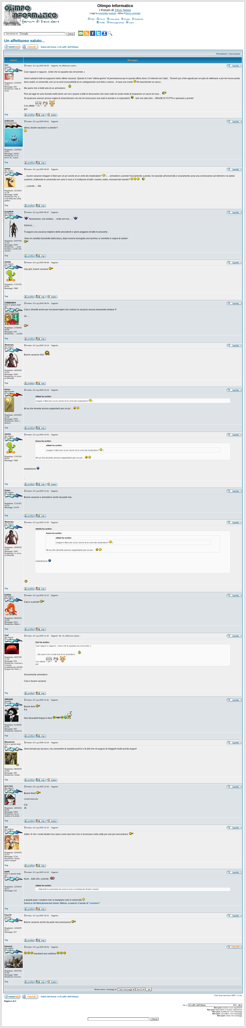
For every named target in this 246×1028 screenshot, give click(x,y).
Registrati (139, 19)
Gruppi (127, 19)
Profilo (102, 22)
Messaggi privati (117, 22)
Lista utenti (114, 19)
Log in (131, 22)
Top (6, 114)
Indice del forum (48, 47)
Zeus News (123, 10)
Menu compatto (132, 13)
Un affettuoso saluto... (24, 40)
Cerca (102, 19)
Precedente (221, 54)
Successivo (234, 54)
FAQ (93, 19)
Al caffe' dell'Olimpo (69, 47)
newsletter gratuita (107, 13)
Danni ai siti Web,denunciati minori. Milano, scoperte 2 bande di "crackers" (62, 903)
